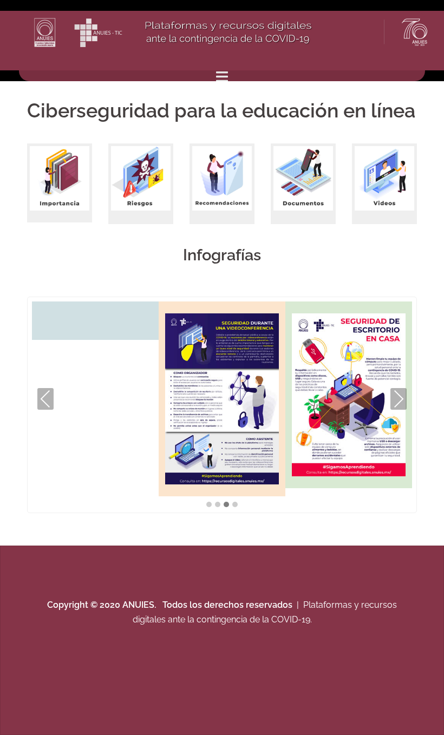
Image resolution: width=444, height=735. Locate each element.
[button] (209, 505)
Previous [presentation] (45, 398)
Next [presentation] (398, 398)
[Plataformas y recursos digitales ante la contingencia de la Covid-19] (231, 34)
